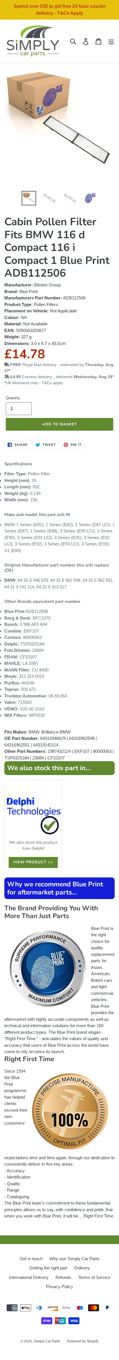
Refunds (63, 1277)
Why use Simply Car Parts (74, 1258)
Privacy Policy (59, 1286)
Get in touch (31, 1258)
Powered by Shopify (82, 1341)
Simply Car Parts (47, 1341)
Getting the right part (48, 1267)
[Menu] (111, 41)
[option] (28, 198)
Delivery (82, 1267)
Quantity (13, 398)
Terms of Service (94, 1277)
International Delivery (29, 1277)
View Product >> (33, 862)
